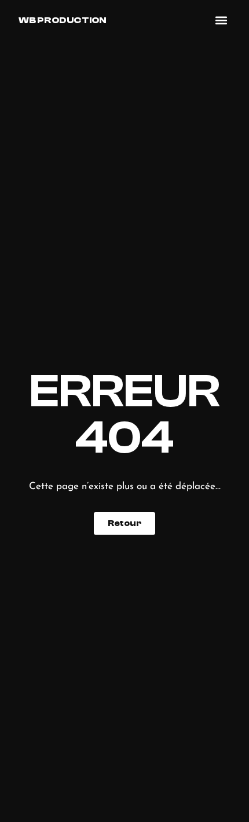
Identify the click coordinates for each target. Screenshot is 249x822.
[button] (221, 20)
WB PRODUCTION (62, 20)
